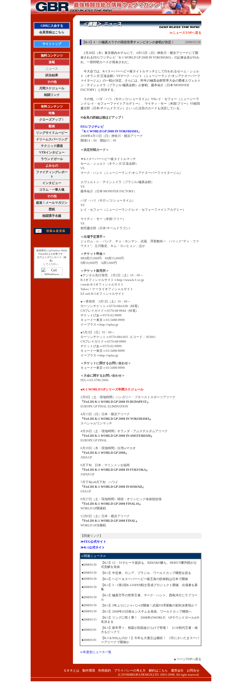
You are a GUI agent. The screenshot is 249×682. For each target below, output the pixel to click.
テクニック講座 (52, 146)
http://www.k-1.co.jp (130, 280)
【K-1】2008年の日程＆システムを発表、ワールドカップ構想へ (146, 611)
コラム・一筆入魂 (51, 189)
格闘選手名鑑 (51, 216)
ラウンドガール (52, 159)
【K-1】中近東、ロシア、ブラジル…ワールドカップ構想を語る (146, 573)
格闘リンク (52, 95)
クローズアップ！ (51, 119)
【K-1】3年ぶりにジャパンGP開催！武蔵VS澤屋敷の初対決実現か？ (149, 605)
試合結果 (51, 75)
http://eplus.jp (108, 324)
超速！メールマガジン (52, 202)
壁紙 (52, 209)
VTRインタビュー (52, 152)
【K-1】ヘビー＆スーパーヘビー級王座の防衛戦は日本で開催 (144, 579)
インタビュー (51, 183)
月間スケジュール (51, 88)
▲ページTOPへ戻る (187, 659)
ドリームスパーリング (52, 139)
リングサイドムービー (52, 133)
